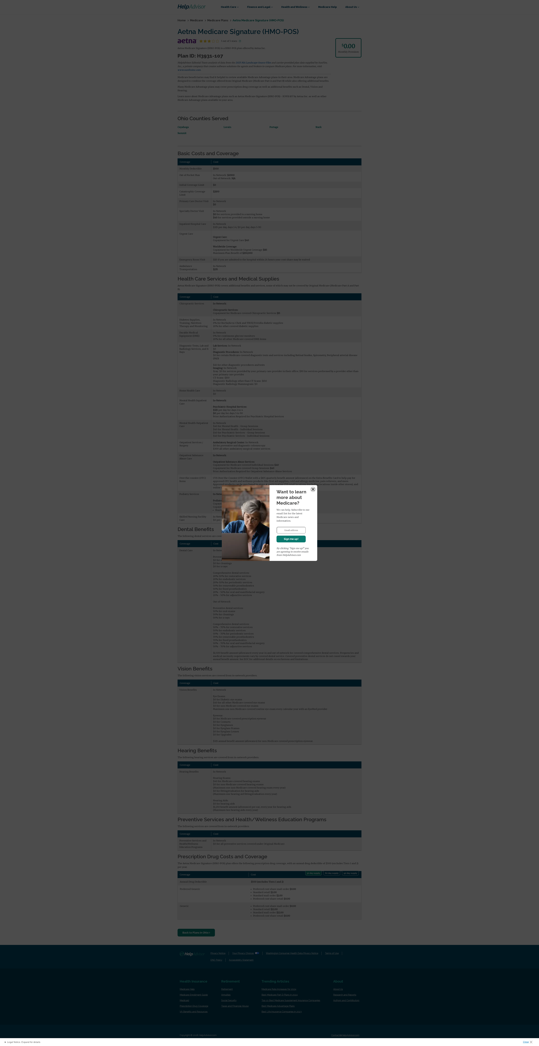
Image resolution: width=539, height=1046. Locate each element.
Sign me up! (291, 538)
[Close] (313, 489)
